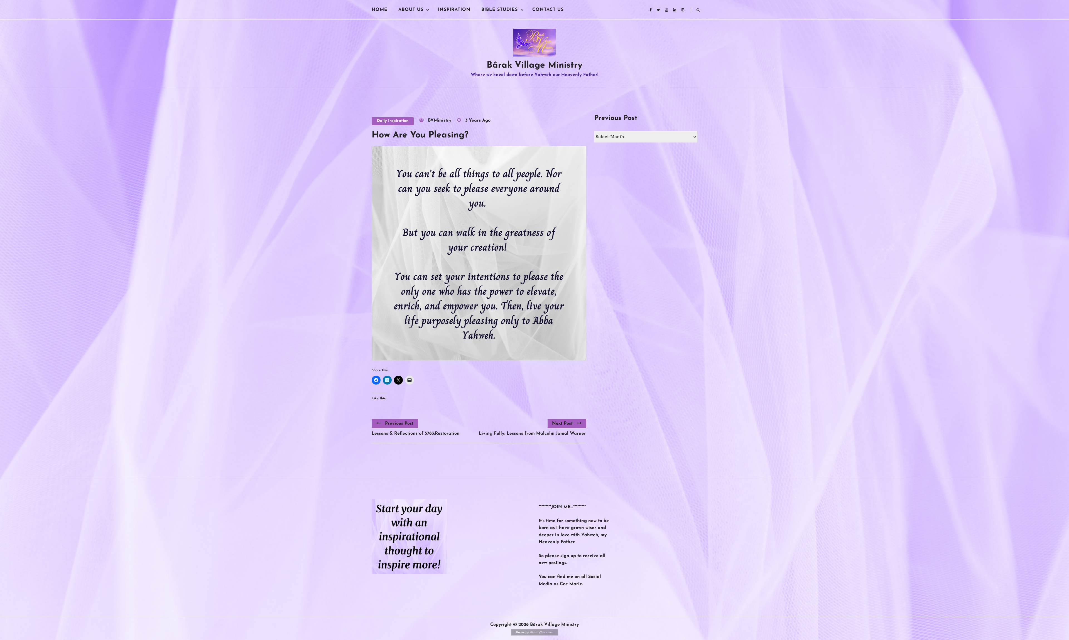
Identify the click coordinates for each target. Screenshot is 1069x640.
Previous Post (399, 423)
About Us (410, 10)
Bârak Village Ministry (534, 65)
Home (380, 10)
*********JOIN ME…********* (562, 507)
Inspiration (454, 10)
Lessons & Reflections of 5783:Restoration (416, 433)
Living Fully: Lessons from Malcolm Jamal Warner (532, 433)
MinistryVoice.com (541, 632)
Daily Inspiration (392, 121)
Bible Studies (499, 10)
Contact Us (548, 10)
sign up (568, 556)
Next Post (562, 423)
